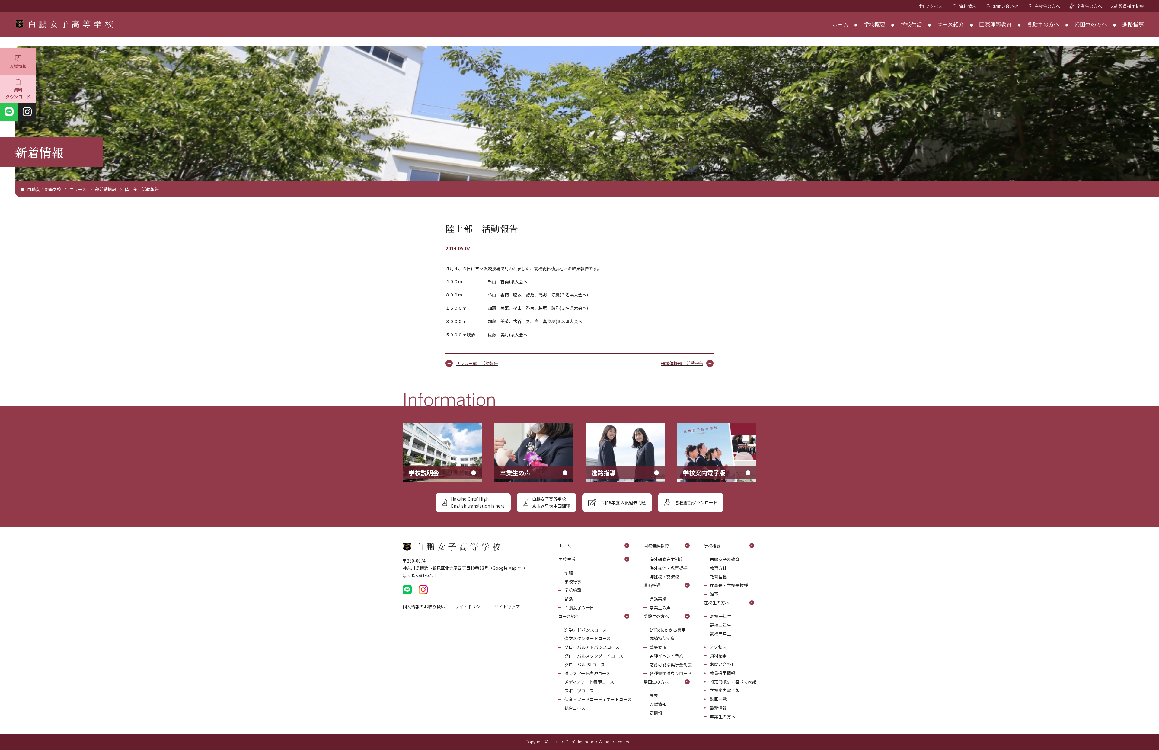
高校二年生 (720, 625)
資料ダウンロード (18, 93)
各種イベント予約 (666, 656)
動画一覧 (718, 699)
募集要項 (658, 647)
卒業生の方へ (1089, 6)
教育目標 (718, 577)
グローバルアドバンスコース (591, 647)
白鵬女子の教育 (724, 559)
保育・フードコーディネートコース (597, 699)
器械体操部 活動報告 (682, 363)
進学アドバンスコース (585, 630)
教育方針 (718, 568)
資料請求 (967, 6)
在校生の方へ (1047, 6)
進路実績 (658, 599)
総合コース (574, 708)
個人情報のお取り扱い (424, 607)
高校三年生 (720, 633)
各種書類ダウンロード (671, 673)
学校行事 (572, 582)
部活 (568, 599)
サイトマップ (507, 607)
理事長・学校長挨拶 (729, 585)
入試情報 (18, 66)
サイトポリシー (469, 607)
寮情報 (656, 713)
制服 (568, 573)
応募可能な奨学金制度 (671, 665)
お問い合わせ (1005, 6)
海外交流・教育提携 (669, 568)
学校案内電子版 (724, 690)
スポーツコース (579, 691)
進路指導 (1133, 24)
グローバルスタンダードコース (593, 656)
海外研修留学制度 (666, 559)
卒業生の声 (660, 607)
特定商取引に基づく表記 (733, 681)
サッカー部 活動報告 (477, 363)
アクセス (934, 6)
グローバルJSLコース (584, 665)
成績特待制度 (662, 638)
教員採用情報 (1131, 6)
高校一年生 (720, 616)
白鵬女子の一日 (579, 607)
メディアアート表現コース (589, 682)
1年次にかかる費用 (668, 630)
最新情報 (718, 708)
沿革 (714, 594)
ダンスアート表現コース (587, 673)
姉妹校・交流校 (664, 577)
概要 (654, 695)
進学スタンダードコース (587, 638)
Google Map (505, 568)
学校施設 (572, 590)
